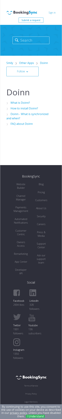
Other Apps (26, 63)
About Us (41, 208)
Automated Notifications (21, 220)
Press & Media (41, 234)
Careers (41, 224)
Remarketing (21, 253)
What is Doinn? (20, 103)
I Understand (35, 416)
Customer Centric (20, 232)
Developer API (21, 271)
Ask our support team (41, 259)
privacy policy (18, 413)
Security (41, 216)
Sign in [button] (52, 12)
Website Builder (20, 186)
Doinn (44, 63)
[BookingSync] (31, 377)
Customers (41, 200)
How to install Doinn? (24, 108)
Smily (9, 63)
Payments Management (21, 209)
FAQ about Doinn (22, 124)
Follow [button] (21, 71)
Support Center (41, 245)
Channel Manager (21, 197)
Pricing (41, 192)
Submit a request (31, 20)
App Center (21, 261)
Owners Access (21, 244)
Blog (41, 184)
